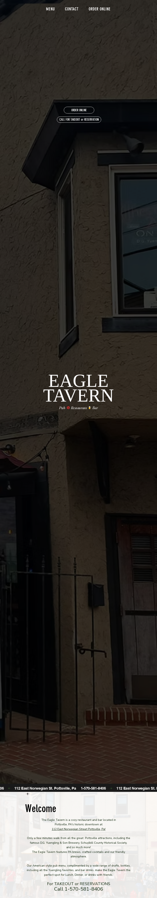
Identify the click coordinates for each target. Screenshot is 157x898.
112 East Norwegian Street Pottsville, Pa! (78, 829)
